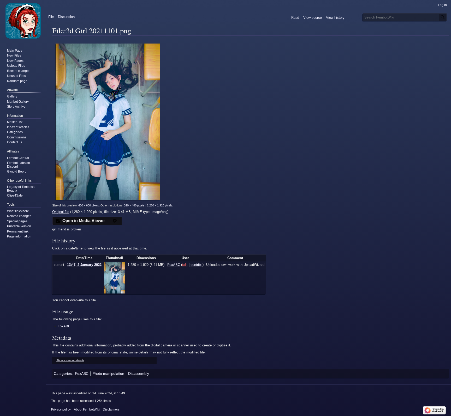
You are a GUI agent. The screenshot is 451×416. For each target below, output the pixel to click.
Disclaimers (111, 409)
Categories (63, 373)
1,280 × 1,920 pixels (159, 205)
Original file (60, 212)
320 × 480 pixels (134, 205)
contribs (197, 265)
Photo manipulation (108, 373)
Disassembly (138, 373)
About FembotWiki (87, 409)
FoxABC (64, 326)
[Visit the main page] (23, 21)
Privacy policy (61, 409)
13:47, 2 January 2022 (84, 265)
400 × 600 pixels (88, 205)
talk (185, 265)
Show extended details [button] (70, 360)
